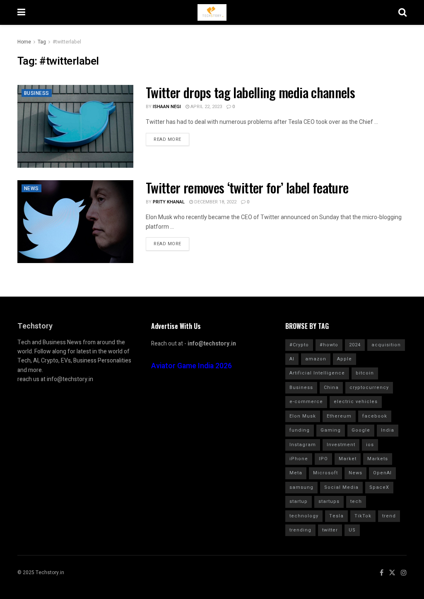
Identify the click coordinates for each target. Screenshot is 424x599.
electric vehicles (356, 401)
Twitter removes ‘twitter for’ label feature (249, 187)
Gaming (330, 430)
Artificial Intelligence (317, 373)
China (331, 387)
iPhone (298, 458)
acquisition (386, 344)
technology (303, 515)
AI (291, 358)
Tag (42, 42)
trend (389, 515)
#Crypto (299, 344)
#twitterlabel (67, 42)
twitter (330, 530)
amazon (315, 358)
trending (300, 530)
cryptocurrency (369, 387)
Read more (167, 139)
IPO (323, 458)
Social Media (341, 487)
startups (329, 501)
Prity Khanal (169, 201)
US (352, 530)
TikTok (362, 515)
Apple (344, 358)
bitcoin (365, 373)
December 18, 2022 (214, 201)
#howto (329, 344)
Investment (341, 444)
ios (370, 444)
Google (361, 430)
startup (298, 501)
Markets (377, 458)
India (387, 430)
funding (299, 430)
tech (356, 501)
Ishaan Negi (167, 106)
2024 (355, 344)
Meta (295, 472)
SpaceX (379, 487)
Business (36, 93)
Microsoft (325, 472)
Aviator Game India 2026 (191, 366)
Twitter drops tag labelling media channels (250, 92)
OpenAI (382, 472)
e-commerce (306, 401)
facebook (374, 416)
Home (24, 42)
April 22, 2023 (205, 106)
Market (348, 458)
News (31, 188)
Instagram (302, 444)
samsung (301, 487)
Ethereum (339, 416)
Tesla (336, 515)
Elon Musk (302, 416)
